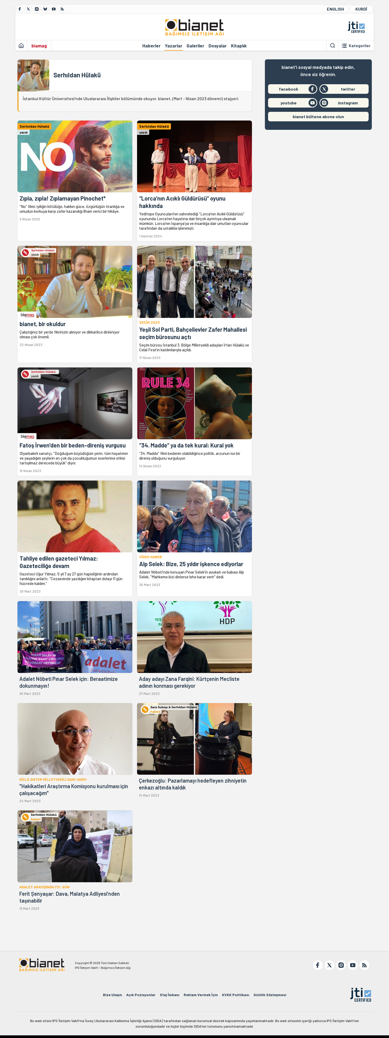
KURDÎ (361, 8)
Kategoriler (359, 45)
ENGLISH (335, 8)
